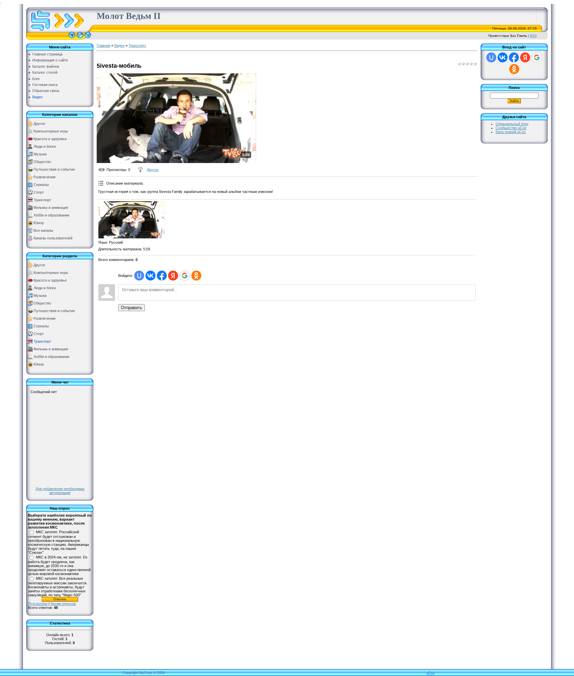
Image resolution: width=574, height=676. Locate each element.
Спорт (39, 192)
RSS (533, 36)
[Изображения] (131, 220)
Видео (119, 45)
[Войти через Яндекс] (173, 276)
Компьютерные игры (51, 131)
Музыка (40, 154)
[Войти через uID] (139, 276)
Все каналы (43, 230)
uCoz (430, 673)
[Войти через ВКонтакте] (150, 276)
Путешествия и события (54, 169)
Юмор (39, 223)
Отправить (131, 307)
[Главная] (71, 38)
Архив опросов (63, 604)
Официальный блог (512, 124)
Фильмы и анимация (51, 208)
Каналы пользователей (53, 238)
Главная (103, 45)
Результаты (38, 604)
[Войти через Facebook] (162, 276)
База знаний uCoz (511, 132)
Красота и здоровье (50, 139)
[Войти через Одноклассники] (196, 276)
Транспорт (42, 200)
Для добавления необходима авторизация (60, 491)
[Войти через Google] (184, 275)
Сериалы (41, 185)
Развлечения (44, 177)
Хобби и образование (51, 215)
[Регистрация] (80, 38)
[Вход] (88, 38)
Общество (42, 162)
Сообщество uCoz (511, 128)
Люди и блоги (45, 146)
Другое (39, 124)
